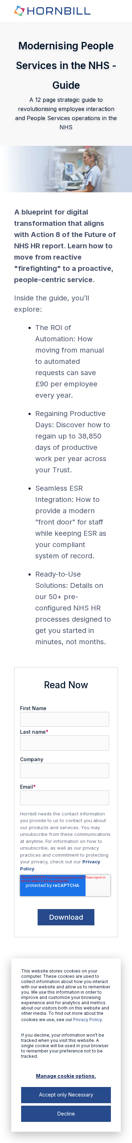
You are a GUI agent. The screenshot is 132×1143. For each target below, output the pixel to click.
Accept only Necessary (66, 1095)
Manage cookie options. (66, 1076)
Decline (66, 1114)
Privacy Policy (87, 1019)
